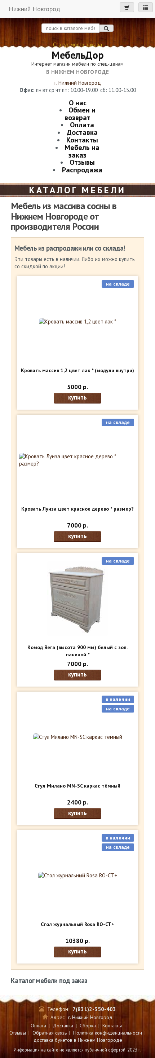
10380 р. (77, 941)
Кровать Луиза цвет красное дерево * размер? (77, 509)
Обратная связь (49, 1033)
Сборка (88, 1025)
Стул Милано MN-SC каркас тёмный (77, 786)
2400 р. (77, 802)
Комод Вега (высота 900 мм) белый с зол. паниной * (77, 651)
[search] (106, 28)
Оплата (82, 124)
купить (77, 397)
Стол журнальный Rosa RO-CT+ (77, 924)
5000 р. (77, 387)
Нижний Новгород (34, 9)
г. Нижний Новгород (77, 82)
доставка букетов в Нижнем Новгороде (78, 1040)
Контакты (82, 140)
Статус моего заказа (77, 44)
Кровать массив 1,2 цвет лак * (77, 370)
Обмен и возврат (80, 113)
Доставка (82, 132)
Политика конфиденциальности (107, 1033)
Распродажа (82, 170)
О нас (78, 102)
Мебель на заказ (82, 151)
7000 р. (77, 525)
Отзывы (82, 162)
